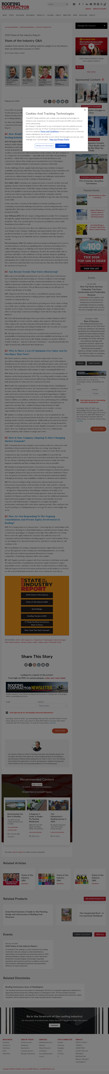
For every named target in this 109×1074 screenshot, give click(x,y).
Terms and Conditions (49, 131)
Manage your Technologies (44, 146)
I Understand (62, 146)
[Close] (85, 110)
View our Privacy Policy (59, 139)
